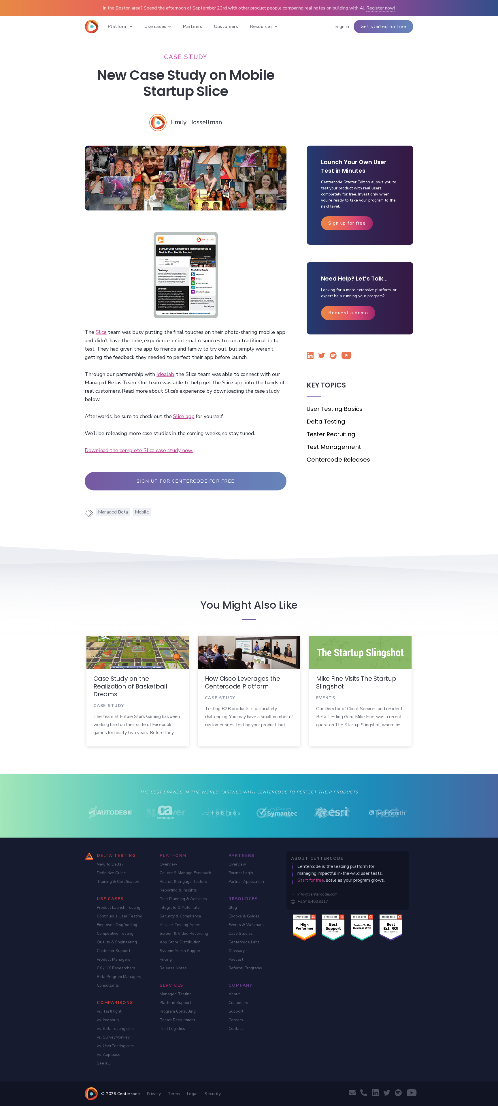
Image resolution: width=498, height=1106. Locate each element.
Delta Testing (326, 421)
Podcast (236, 959)
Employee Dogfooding (117, 925)
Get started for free (383, 26)
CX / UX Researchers (116, 968)
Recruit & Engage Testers (183, 881)
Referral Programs (245, 968)
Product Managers (113, 959)
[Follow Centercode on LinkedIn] (310, 356)
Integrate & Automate (180, 907)
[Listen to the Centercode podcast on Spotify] (333, 356)
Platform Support (175, 1002)
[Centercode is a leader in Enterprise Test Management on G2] (333, 927)
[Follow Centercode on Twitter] (321, 356)
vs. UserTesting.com (115, 1046)
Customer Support (113, 950)
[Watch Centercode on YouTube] (344, 356)
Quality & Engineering (117, 942)
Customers (238, 1002)
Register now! (380, 8)
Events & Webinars (246, 925)
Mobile (142, 512)
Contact (236, 1028)
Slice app (183, 416)
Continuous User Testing (119, 916)
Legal (192, 1093)
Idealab (165, 374)
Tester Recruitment (177, 1020)
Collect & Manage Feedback (185, 873)
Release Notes (173, 968)
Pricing (166, 959)
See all (103, 1063)
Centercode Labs (244, 942)
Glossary (237, 950)
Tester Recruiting (331, 434)
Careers (236, 1020)
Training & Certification (118, 881)
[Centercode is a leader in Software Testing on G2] (304, 927)
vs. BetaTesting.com (115, 1028)
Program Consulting (178, 1011)
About (234, 994)
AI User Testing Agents (181, 925)
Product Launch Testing (118, 907)
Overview (168, 864)
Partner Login (241, 873)
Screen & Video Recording (184, 933)
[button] (120, 26)
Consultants (108, 985)
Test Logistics (172, 1028)
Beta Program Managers (119, 976)
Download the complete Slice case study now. (139, 450)
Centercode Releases (338, 459)
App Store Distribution (180, 942)
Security (213, 1093)
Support (236, 1011)
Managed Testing (176, 994)
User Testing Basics (335, 409)
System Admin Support (181, 950)
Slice (101, 332)
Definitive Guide (111, 873)
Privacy (154, 1093)
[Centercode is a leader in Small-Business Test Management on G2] (390, 927)
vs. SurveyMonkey (113, 1037)
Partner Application (246, 881)
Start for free (310, 880)
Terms (174, 1093)
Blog (233, 907)
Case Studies (241, 933)
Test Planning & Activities (183, 899)
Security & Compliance (180, 916)
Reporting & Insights (178, 890)
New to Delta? (110, 864)
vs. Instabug (108, 1020)
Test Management (334, 447)
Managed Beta (113, 512)
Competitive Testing (115, 933)
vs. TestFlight (109, 1011)
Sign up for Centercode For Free (186, 481)
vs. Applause (108, 1054)
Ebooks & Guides (244, 916)
